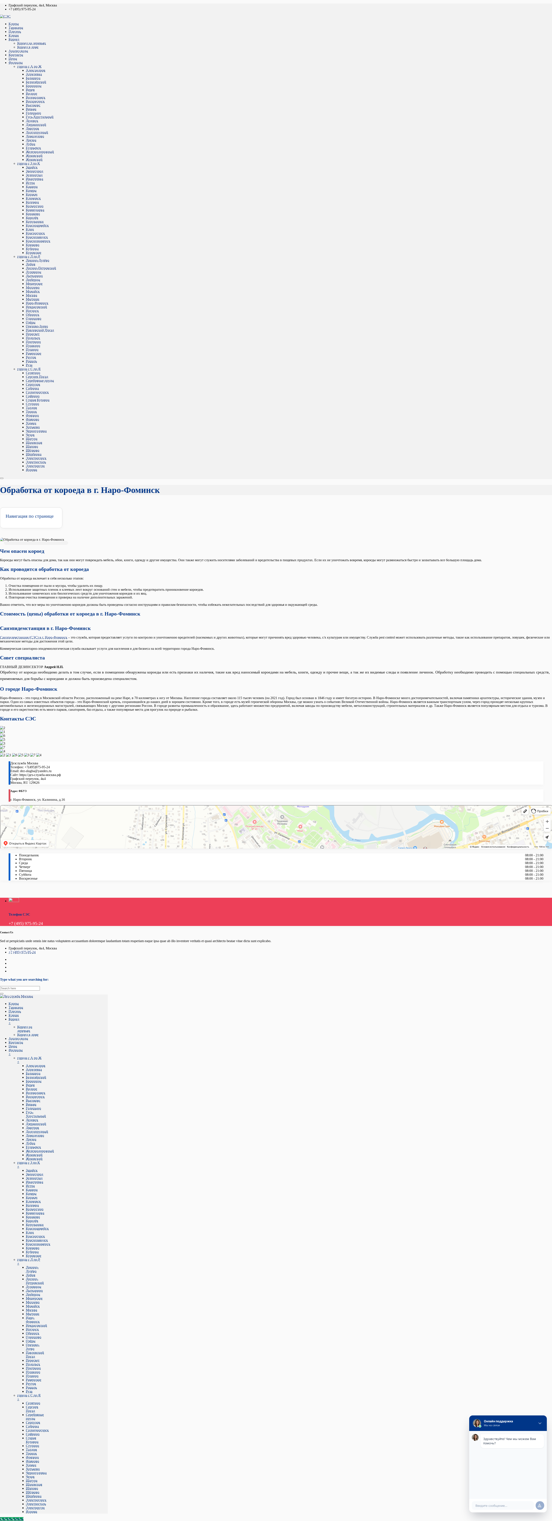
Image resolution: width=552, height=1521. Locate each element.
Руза (29, 365)
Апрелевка (34, 74)
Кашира (32, 187)
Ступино (32, 404)
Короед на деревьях (31, 43)
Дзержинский (36, 124)
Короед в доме (27, 47)
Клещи (14, 35)
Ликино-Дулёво (37, 260)
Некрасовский (36, 307)
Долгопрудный (37, 132)
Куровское (33, 252)
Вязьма (31, 109)
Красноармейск (37, 225)
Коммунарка (35, 210)
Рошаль (31, 361)
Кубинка (32, 249)
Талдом (31, 408)
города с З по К (28, 163)
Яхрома (31, 470)
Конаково (33, 214)
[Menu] (1, 478)
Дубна (30, 144)
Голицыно (33, 113)
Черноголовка (36, 431)
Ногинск (32, 311)
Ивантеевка (34, 179)
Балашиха (33, 78)
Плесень (15, 31)
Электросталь (36, 462)
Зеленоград (34, 175)
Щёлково (32, 450)
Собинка (32, 388)
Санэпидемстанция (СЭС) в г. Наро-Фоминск (33, 637)
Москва (31, 295)
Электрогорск (36, 458)
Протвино (33, 342)
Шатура (31, 439)
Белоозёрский (36, 82)
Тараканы (16, 28)
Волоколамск (35, 97)
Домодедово (35, 136)
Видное (31, 93)
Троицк (31, 411)
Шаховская (34, 442)
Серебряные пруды (40, 380)
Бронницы (33, 86)
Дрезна (31, 140)
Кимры (31, 190)
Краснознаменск (38, 241)
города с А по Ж (29, 66)
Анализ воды (18, 51)
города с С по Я (29, 369)
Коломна (32, 202)
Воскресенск (35, 101)
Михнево (32, 287)
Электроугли (35, 466)
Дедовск (32, 121)
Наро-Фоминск (37, 303)
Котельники (35, 221)
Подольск (33, 338)
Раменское (33, 353)
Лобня (30, 264)
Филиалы (16, 62)
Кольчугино (34, 206)
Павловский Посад (40, 330)
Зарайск (32, 167)
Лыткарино (34, 276)
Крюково (32, 245)
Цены (13, 59)
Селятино (33, 373)
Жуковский (34, 155)
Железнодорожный (40, 152)
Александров (35, 70)
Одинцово (33, 318)
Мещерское (34, 283)
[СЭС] (5, 16)
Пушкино (33, 346)
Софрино (32, 396)
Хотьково (33, 427)
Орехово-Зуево (37, 326)
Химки (31, 423)
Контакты (16, 55)
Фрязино (32, 415)
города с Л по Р (28, 256)
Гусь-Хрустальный (39, 117)
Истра (30, 183)
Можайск (33, 291)
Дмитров (32, 128)
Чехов (30, 435)
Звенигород (34, 171)
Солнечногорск (37, 392)
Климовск (33, 198)
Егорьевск (33, 148)
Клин (30, 229)
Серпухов (33, 384)
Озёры (30, 322)
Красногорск (35, 233)
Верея (30, 90)
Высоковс (33, 105)
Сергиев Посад (37, 377)
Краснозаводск (37, 237)
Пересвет (32, 334)
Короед (14, 39)
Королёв (32, 218)
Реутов (31, 357)
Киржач (31, 194)
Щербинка (33, 454)
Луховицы (33, 272)
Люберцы (33, 280)
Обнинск (32, 314)
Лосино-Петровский (41, 268)
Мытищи (32, 299)
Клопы (14, 24)
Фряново (32, 419)
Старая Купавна (37, 400)
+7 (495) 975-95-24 (22, 952)
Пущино (32, 349)
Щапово (32, 446)
